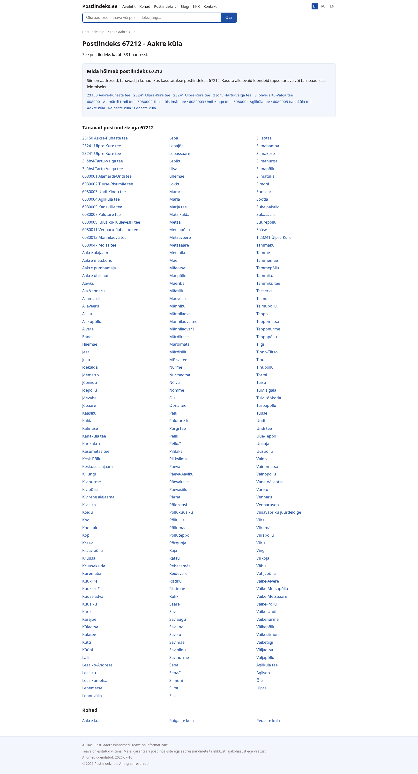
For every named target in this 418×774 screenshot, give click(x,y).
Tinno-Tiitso (267, 352)
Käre (86, 611)
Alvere (88, 329)
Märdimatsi (179, 344)
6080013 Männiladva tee (104, 237)
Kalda (87, 420)
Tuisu (261, 382)
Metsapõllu (179, 229)
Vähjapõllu (266, 573)
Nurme (175, 367)
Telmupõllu (266, 306)
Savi (173, 611)
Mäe (173, 260)
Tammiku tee (268, 283)
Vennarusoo (267, 504)
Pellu (173, 436)
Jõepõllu (89, 390)
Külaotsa (90, 626)
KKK (196, 6)
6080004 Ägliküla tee (251, 101)
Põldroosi (178, 504)
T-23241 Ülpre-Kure (273, 237)
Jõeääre (89, 405)
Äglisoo (263, 672)
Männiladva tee (183, 321)
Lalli (85, 657)
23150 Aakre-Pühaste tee (108, 95)
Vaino (261, 458)
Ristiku (175, 581)
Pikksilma (178, 458)
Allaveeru (90, 306)
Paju (173, 413)
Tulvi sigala (266, 390)
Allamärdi (91, 298)
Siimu (174, 688)
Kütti (86, 642)
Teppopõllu (266, 336)
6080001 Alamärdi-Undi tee (110, 101)
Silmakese (265, 153)
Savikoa (176, 626)
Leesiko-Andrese (97, 665)
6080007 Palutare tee (101, 214)
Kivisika (89, 504)
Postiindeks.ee (100, 6)
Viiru (260, 543)
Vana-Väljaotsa (270, 481)
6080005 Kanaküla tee (292, 101)
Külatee (89, 634)
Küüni (87, 649)
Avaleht (128, 6)
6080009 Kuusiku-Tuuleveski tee (111, 222)
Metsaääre (179, 245)
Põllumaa (178, 527)
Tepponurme (268, 329)
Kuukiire (89, 581)
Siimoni (176, 680)
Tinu (260, 359)
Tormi (261, 375)
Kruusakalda (93, 566)
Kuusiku (89, 604)
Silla (173, 695)
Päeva (174, 466)
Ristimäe (177, 588)
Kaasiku (89, 413)
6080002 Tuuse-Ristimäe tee (161, 101)
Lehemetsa (92, 688)
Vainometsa (267, 466)
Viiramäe (264, 527)
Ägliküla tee (267, 665)
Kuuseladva (92, 596)
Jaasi (86, 352)
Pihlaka (176, 451)
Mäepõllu (178, 275)
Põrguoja (177, 543)
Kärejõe (89, 619)
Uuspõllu (264, 451)
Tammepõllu (267, 267)
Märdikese (179, 336)
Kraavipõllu (92, 550)
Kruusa (88, 558)
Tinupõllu (265, 367)
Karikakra (91, 443)
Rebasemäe (180, 566)
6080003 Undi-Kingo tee (210, 101)
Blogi (184, 6)
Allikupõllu (91, 321)
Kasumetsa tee (95, 451)
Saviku (175, 634)
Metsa (175, 222)
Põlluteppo (179, 535)
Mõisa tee (178, 359)
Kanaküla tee (94, 436)
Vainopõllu (266, 474)
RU (323, 6)
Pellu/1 (175, 443)
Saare (174, 604)
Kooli (86, 520)
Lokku (174, 184)
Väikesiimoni (268, 634)
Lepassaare (179, 153)
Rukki (174, 596)
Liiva (173, 168)
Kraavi (88, 543)
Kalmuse (90, 428)
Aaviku (88, 283)
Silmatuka (265, 176)
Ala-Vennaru (93, 290)
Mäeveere (178, 298)
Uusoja (262, 443)
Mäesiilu (177, 290)
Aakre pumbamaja (99, 267)
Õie (259, 680)
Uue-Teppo (266, 436)
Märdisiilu (178, 352)
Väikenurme (267, 619)
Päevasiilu (178, 489)
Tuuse (261, 413)
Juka (86, 359)
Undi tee (264, 428)
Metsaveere (180, 237)
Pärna (174, 497)
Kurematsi (91, 573)
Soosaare (265, 191)
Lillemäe (176, 176)
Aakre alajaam (95, 252)
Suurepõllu (266, 222)
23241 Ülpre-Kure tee (151, 95)
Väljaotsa (264, 649)
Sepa (173, 665)
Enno (87, 336)
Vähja (261, 566)
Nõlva (174, 382)
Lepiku (175, 161)
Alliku (87, 313)
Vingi (261, 550)
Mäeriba (177, 283)
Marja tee (178, 207)
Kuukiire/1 (91, 588)
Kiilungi (89, 474)
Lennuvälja (92, 695)
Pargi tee (177, 428)
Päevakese (179, 481)
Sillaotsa (264, 138)
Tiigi (260, 344)
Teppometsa (267, 321)
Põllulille (177, 520)
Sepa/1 (175, 672)
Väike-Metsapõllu (272, 588)
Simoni (262, 184)
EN (332, 6)
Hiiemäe (89, 344)
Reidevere (178, 573)
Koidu (87, 512)
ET (315, 6)
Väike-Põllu (266, 604)
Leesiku (89, 672)
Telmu (262, 298)
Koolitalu (90, 527)
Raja (173, 550)
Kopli (86, 535)
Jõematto (90, 375)
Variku (262, 489)
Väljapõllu (265, 657)
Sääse (261, 229)
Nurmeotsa (179, 375)
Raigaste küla (119, 107)
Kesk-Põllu (91, 458)
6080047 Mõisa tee (99, 245)
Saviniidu (177, 649)
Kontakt (209, 6)
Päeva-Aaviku (181, 474)
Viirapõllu (265, 535)
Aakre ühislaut (95, 275)
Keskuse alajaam (97, 466)
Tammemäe (267, 260)
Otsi (228, 17)
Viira (260, 520)
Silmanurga (266, 161)
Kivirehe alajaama (98, 497)
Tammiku (264, 275)
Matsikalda (179, 214)
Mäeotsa (177, 267)
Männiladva (180, 313)
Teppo (262, 313)
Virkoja (262, 558)
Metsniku (178, 252)
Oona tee (177, 405)
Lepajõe (176, 145)
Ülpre (261, 688)
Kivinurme (91, 481)
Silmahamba (267, 145)
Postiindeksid (165, 6)
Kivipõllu (90, 489)
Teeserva (264, 290)
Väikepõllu (266, 626)
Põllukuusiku (181, 512)
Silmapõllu (266, 168)
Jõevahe (89, 398)
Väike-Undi (266, 611)
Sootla (262, 199)
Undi (260, 420)
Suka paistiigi (268, 207)
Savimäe (177, 642)
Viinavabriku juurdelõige (278, 512)
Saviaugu (177, 619)
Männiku (177, 306)
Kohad (144, 6)
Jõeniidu (89, 382)
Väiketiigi (264, 642)
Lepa (173, 138)
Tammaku (265, 245)
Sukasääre (266, 214)
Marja (174, 199)
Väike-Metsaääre (271, 596)
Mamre (176, 191)
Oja (172, 398)
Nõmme (176, 390)
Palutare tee (180, 420)
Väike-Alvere (267, 581)
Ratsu (174, 558)
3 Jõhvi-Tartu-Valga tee (232, 95)
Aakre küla (96, 107)
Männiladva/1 (181, 329)
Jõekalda (90, 367)
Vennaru (264, 497)
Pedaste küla (145, 107)
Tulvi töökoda (268, 398)
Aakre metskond (97, 260)
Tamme (263, 252)
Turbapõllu (266, 405)
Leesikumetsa (94, 680)
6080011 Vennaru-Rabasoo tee (110, 229)
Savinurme (179, 657)
